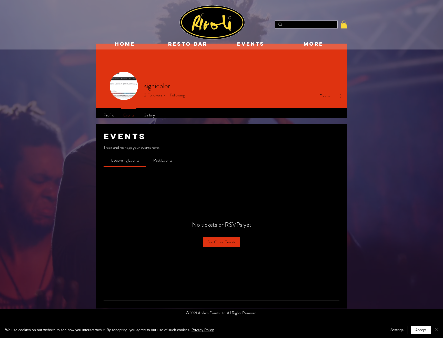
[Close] (437, 330)
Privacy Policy (203, 329)
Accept (420, 329)
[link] (125, 160)
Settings (397, 329)
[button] (343, 24)
